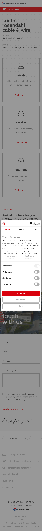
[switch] (37, 272)
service (21, 122)
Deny (21, 306)
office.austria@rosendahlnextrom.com (20, 47)
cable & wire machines (19, 461)
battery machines (17, 454)
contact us (7, 487)
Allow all (21, 293)
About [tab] (34, 229)
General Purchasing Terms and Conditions (21, 526)
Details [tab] (21, 229)
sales (21, 74)
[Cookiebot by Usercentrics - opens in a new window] (30, 223)
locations (21, 169)
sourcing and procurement (15, 438)
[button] (21, 95)
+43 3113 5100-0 (12, 38)
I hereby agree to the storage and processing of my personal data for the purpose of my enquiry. (22, 397)
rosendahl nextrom (12, 474)
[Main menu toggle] (37, 3)
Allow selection (21, 300)
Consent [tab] (7, 229)
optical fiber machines (19, 468)
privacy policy (21, 516)
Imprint (21, 520)
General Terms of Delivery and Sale (21, 523)
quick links (7, 481)
